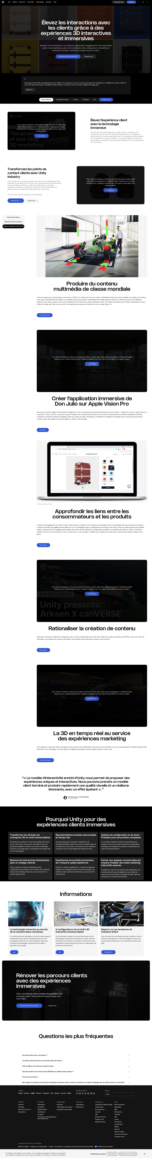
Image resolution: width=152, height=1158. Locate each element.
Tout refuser (112, 1154)
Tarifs (55, 2)
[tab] (46, 100)
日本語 (32, 1093)
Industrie (15, 2)
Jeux (9, 2)
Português (46, 1093)
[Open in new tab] (30, 1109)
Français (38, 1093)
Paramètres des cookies (98, 1154)
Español (56, 1093)
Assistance (48, 2)
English (20, 1093)
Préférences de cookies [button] (105, 1146)
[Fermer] (145, 1154)
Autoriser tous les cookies (128, 1154)
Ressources (22, 2)
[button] (119, 2)
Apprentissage (40, 2)
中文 (51, 1093)
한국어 (69, 1093)
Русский (63, 1093)
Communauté (30, 2)
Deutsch (26, 1093)
